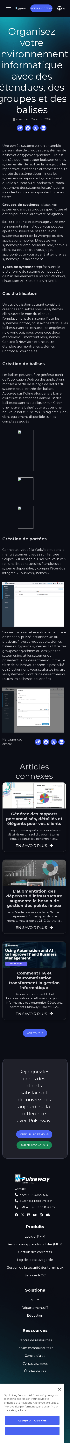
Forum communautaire (35, 1348)
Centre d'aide (35, 1356)
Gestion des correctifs (35, 1252)
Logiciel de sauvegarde (35, 1260)
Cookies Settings (32, 1431)
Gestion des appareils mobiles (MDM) (35, 1244)
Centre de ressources (35, 1340)
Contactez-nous (35, 1363)
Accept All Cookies (32, 1420)
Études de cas (35, 1371)
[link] (21, 8)
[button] (41, 8)
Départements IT (35, 1308)
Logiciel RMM (35, 1236)
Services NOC (35, 1275)
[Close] (59, 1389)
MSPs (35, 1300)
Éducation (35, 1315)
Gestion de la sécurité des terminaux (35, 1267)
